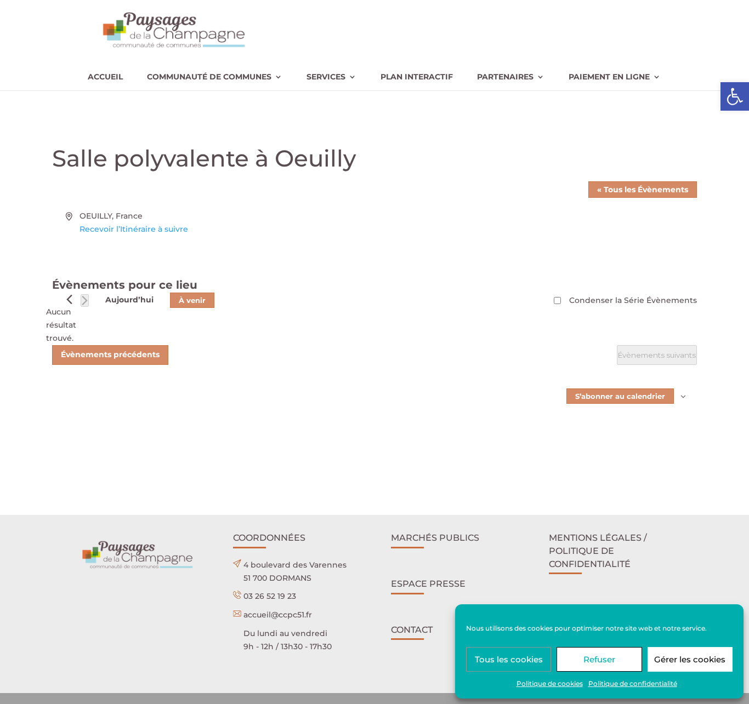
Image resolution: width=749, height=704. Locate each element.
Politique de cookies (550, 683)
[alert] (61, 325)
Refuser (599, 659)
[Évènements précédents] (69, 299)
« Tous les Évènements (642, 189)
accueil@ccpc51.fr (277, 615)
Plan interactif (417, 77)
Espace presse (428, 584)
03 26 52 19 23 (269, 596)
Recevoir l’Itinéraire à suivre (134, 229)
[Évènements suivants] (85, 300)
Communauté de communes (209, 77)
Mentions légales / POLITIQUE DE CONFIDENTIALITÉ (598, 551)
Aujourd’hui (129, 300)
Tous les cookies (509, 659)
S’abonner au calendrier (620, 396)
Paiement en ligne (609, 77)
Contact (412, 630)
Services (326, 77)
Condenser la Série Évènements (633, 300)
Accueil (105, 77)
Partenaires (505, 77)
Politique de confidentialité (632, 683)
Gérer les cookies (689, 659)
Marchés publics (435, 538)
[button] (734, 96)
